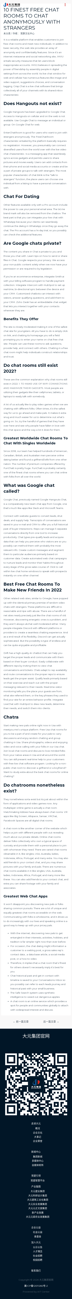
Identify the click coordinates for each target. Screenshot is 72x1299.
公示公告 (37, 1247)
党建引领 (36, 1175)
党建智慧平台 (38, 1180)
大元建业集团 (38, 1191)
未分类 (7, 33)
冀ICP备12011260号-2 (36, 1285)
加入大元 (36, 1242)
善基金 (37, 1236)
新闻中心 (36, 1151)
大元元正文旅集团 (37, 1208)
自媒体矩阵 (38, 1165)
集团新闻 (37, 1156)
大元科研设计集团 (37, 1195)
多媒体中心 (38, 1160)
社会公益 (37, 1232)
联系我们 (36, 1270)
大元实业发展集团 (37, 1204)
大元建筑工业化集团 (37, 1199)
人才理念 (37, 1251)
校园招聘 (37, 1260)
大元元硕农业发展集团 (37, 1216)
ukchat (28, 624)
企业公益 (36, 1227)
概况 (37, 1128)
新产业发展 (38, 1212)
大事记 (37, 1136)
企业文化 (37, 1132)
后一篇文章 (51, 1021)
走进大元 (36, 1123)
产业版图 (36, 1186)
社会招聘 (37, 1255)
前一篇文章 (21, 1021)
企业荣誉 (37, 1141)
